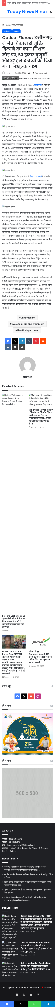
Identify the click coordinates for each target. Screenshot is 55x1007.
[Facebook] (8, 341)
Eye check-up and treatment (27, 323)
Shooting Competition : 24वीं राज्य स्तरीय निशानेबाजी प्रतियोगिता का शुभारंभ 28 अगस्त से (40, 657)
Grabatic (48, 987)
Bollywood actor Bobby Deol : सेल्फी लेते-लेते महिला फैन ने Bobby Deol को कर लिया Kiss (36, 966)
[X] (15, 341)
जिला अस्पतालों (36, 176)
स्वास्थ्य (16, 31)
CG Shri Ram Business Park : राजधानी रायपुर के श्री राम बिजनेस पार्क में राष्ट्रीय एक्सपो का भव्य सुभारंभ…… (37, 947)
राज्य (13, 25)
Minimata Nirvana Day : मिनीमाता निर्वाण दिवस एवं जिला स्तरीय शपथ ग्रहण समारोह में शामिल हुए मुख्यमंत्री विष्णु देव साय (41, 416)
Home (7, 25)
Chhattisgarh (27, 317)
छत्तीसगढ (19, 25)
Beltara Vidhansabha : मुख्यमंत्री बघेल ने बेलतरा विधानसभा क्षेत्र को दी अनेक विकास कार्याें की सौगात (14, 621)
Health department (28, 330)
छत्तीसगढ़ (38, 85)
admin (8, 73)
